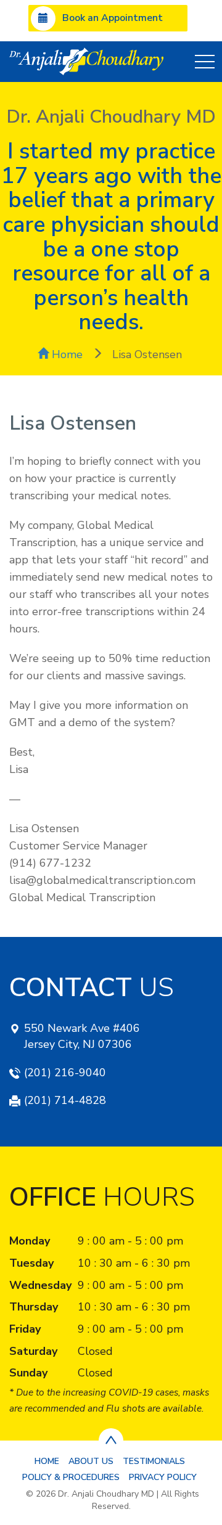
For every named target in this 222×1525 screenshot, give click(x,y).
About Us (90, 1461)
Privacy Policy (163, 1477)
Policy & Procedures (71, 1477)
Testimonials (154, 1461)
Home (66, 354)
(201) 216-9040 (65, 1072)
